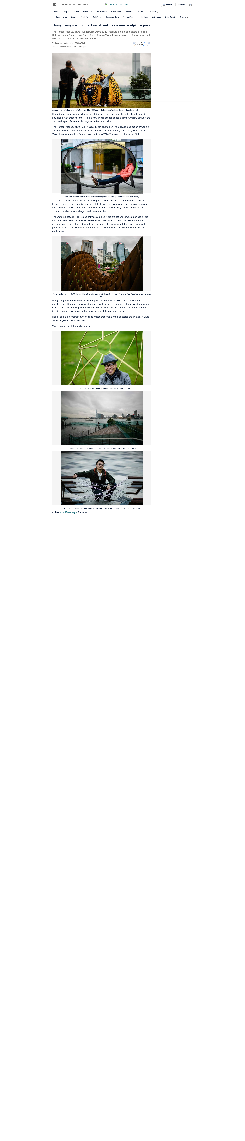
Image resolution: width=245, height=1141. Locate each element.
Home (55, 12)
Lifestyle (128, 12)
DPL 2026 (140, 12)
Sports (73, 17)
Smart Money (61, 17)
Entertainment (101, 12)
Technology (143, 17)
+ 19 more (152, 12)
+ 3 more (182, 17)
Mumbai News (128, 17)
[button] (54, 5)
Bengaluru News (112, 17)
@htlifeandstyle (68, 512)
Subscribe (181, 4)
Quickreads (156, 17)
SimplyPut (84, 17)
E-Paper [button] (169, 4)
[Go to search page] (59, 5)
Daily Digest (170, 17)
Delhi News (97, 17)
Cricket (76, 12)
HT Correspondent (82, 47)
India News (87, 12)
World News (116, 12)
